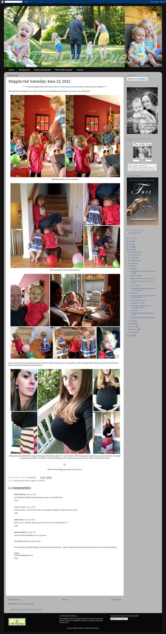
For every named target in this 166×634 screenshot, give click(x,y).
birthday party (19, 481)
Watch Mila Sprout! (63, 70)
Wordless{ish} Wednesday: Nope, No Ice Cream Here (143, 289)
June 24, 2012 (31, 494)
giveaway (78, 469)
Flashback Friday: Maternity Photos (143, 317)
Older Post (116, 599)
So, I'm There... (135, 286)
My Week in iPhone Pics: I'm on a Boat (142, 282)
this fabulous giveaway (66, 87)
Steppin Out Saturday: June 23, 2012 (142, 278)
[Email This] (41, 477)
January (134, 332)
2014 (131, 244)
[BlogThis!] (43, 477)
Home (11, 70)
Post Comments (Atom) (26, 604)
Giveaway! (134, 293)
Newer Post (14, 599)
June (132, 269)
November (135, 255)
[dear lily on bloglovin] (119, 619)
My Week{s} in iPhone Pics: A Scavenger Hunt (140, 306)
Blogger (96, 628)
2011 (131, 335)
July (132, 266)
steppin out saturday (37, 481)
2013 (131, 247)
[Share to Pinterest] (50, 477)
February (134, 329)
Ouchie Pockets (135, 276)
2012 (131, 250)
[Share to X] (46, 477)
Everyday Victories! (137, 303)
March (133, 326)
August (133, 263)
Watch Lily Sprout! (42, 70)
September (135, 260)
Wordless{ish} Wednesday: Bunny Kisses (142, 314)
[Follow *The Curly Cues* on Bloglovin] (137, 80)
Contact (80, 70)
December (134, 252)
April (132, 324)
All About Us (24, 70)
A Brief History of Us (137, 300)
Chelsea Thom (19, 507)
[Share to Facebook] (48, 477)
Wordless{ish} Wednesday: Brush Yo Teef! (143, 272)
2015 (131, 241)
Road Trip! (134, 310)
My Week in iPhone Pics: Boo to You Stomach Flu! (143, 296)
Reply (16, 500)
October (134, 258)
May (132, 321)
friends (27, 481)
